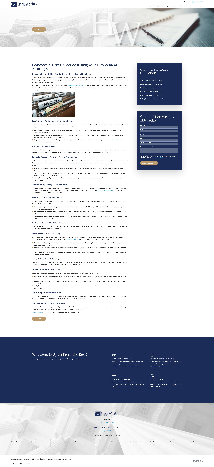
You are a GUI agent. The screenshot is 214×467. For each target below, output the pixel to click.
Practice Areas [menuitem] (181, 6)
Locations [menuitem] (188, 6)
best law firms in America (73, 239)
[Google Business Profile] (113, 422)
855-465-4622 (197, 2)
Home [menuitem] (150, 6)
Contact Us (117, 435)
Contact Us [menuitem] (199, 6)
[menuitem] (159, 80)
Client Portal (187, 2)
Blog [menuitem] (194, 6)
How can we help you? (146, 147)
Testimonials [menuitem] (157, 6)
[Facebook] (101, 422)
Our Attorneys (98, 435)
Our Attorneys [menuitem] (164, 6)
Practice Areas (108, 435)
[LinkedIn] (107, 422)
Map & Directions (133, 444)
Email (141, 138)
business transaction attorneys (72, 163)
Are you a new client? (146, 142)
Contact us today (37, 312)
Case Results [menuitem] (173, 6)
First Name (143, 125)
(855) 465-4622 (107, 430)
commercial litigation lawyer (76, 85)
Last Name (143, 129)
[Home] (24, 4)
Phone (142, 134)
